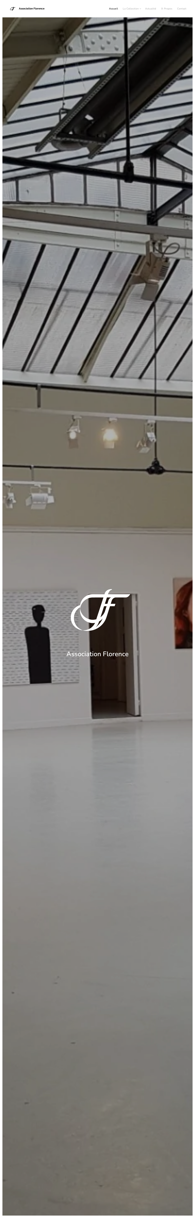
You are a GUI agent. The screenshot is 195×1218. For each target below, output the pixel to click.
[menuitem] (114, 8)
